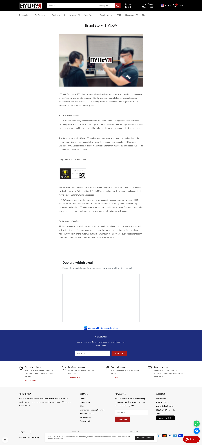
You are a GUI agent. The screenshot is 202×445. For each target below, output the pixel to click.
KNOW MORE (31, 380)
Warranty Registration (165, 406)
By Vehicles (23, 15)
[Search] (118, 5)
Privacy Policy (86, 421)
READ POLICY (74, 378)
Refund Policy (85, 417)
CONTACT (115, 378)
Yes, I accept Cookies (144, 438)
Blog (144, 15)
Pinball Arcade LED (72, 15)
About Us (84, 398)
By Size (55, 15)
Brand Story (85, 402)
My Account (161, 398)
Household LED (131, 15)
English (22, 432)
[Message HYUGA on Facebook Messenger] (197, 431)
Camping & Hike (106, 15)
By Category (40, 15)
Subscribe (119, 353)
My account (147, 7)
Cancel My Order (165, 418)
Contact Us (160, 413)
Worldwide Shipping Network (92, 410)
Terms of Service (86, 413)
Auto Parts (88, 15)
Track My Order (162, 402)
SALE (119, 15)
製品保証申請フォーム (165, 410)
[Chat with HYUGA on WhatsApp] (197, 424)
